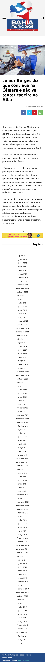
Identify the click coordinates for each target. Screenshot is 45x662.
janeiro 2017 (22, 643)
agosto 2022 (22, 429)
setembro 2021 (22, 469)
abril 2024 (22, 357)
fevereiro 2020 (22, 538)
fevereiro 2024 (22, 364)
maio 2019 (22, 571)
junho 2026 (22, 263)
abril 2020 (22, 531)
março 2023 (22, 404)
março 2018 (22, 621)
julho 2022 (22, 433)
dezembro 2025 (22, 285)
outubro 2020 (22, 509)
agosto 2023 (22, 386)
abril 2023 (22, 400)
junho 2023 (22, 393)
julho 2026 (22, 259)
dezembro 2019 (22, 545)
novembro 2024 (22, 332)
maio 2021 (22, 484)
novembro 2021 (22, 462)
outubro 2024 (22, 335)
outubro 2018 (22, 596)
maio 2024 (22, 353)
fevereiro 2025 (22, 321)
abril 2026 (22, 270)
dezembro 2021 (22, 458)
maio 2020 (22, 527)
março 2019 (22, 578)
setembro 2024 (22, 339)
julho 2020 (22, 520)
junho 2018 (22, 610)
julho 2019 (22, 563)
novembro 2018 (22, 592)
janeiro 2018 (22, 628)
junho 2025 (22, 306)
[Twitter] (29, 112)
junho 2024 (22, 350)
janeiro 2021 (22, 498)
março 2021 (22, 491)
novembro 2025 (22, 288)
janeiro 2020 (22, 542)
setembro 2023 (22, 382)
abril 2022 (22, 444)
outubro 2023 (22, 379)
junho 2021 (22, 480)
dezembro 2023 (22, 371)
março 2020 (22, 534)
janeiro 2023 (22, 411)
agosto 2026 (22, 256)
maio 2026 (22, 266)
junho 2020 (22, 524)
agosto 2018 (22, 603)
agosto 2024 (22, 342)
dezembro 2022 (22, 415)
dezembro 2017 (22, 632)
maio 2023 (22, 397)
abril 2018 (22, 618)
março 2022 (22, 447)
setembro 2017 (22, 636)
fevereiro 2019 (22, 581)
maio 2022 (22, 440)
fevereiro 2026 (22, 277)
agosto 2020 (22, 516)
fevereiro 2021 (22, 495)
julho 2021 (22, 476)
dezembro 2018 (22, 589)
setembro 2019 (22, 556)
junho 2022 (22, 437)
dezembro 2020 (22, 502)
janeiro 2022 (22, 455)
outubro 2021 (22, 466)
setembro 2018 (22, 600)
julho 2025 (22, 303)
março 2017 (22, 639)
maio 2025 (22, 310)
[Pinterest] (34, 112)
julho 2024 (22, 346)
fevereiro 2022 (22, 451)
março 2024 (22, 361)
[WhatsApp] (40, 112)
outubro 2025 (22, 292)
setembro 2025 (22, 295)
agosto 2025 (22, 299)
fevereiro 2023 (22, 408)
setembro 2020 (22, 513)
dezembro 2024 (22, 328)
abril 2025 (22, 314)
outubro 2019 (22, 552)
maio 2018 (22, 614)
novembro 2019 (22, 549)
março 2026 (22, 274)
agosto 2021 (22, 473)
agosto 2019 (22, 560)
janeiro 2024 (22, 368)
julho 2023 (22, 390)
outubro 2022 (22, 422)
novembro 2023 (22, 375)
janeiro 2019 (22, 585)
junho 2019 (22, 567)
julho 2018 (22, 607)
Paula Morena (23, 660)
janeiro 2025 (22, 324)
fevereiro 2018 (22, 625)
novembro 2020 (22, 505)
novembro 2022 (22, 419)
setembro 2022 (22, 426)
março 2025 (22, 317)
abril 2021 (22, 487)
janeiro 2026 (22, 281)
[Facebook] (23, 112)
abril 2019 (22, 574)
